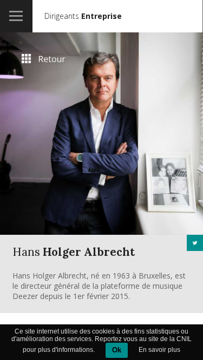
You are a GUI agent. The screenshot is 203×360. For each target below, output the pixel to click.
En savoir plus (159, 350)
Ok (116, 350)
